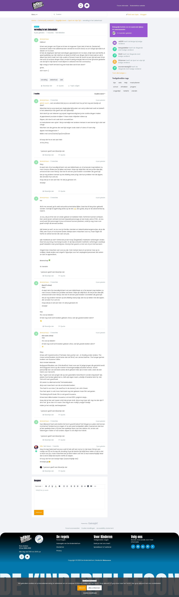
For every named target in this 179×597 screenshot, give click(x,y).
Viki (75, 209)
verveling (44, 80)
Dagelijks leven (61, 20)
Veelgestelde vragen (101, 540)
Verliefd (126, 91)
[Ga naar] (53, 14)
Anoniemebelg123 (124, 67)
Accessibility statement (105, 528)
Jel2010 (120, 41)
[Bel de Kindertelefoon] (80, 5)
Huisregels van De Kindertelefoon (68, 543)
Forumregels (60, 540)
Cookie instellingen (88, 528)
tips (114, 83)
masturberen (135, 83)
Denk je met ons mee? (102, 543)
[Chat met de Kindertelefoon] (87, 5)
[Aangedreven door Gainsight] (89, 524)
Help (125, 83)
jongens (133, 87)
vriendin (134, 91)
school (115, 87)
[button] (132, 14)
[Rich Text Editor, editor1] (69, 498)
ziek (61, 80)
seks (120, 83)
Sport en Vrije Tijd (74, 20)
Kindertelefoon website (137, 5)
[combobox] (79, 14)
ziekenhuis (53, 80)
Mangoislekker (123, 48)
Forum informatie (122, 5)
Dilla (41, 446)
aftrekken (124, 87)
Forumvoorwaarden (72, 528)
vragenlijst (117, 91)
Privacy (59, 551)
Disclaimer (60, 547)
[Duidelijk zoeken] (105, 14)
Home (33, 20)
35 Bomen (122, 60)
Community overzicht (46, 20)
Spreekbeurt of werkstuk (102, 547)
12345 (120, 54)
